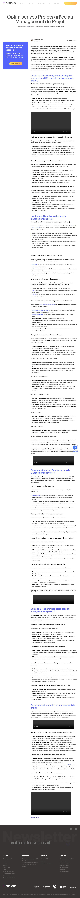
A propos (5, 863)
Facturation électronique (9, 875)
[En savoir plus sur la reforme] (75, 452)
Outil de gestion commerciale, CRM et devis (30, 859)
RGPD (21, 894)
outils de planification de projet (47, 304)
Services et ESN (44, 858)
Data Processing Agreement (40, 894)
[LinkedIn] (71, 829)
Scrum (34, 273)
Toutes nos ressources (22, 26)
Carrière (5, 865)
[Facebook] (76, 829)
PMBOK (69, 764)
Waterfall (34, 264)
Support (5, 869)
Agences (43, 861)
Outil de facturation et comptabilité (30, 862)
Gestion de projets (64, 861)
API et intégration (7, 867)
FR (73, 894)
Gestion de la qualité (64, 865)
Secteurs (31, 3)
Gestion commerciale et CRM (66, 858)
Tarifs (49, 3)
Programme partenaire (8, 871)
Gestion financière (64, 867)
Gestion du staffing (64, 871)
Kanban (34, 294)
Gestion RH (62, 869)
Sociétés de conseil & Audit (47, 863)
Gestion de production (65, 863)
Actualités (31, 26)
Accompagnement (40, 3)
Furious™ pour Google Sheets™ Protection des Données (58, 894)
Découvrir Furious (35, 817)
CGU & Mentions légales (28, 894)
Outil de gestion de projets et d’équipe (29, 865)
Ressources (57, 3)
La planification (36, 495)
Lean (33, 290)
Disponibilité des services (9, 873)
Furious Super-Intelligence (9, 877)
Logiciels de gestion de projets (40, 310)
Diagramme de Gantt (37, 314)
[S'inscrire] (68, 843)
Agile (33, 268)
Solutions (23, 3)
